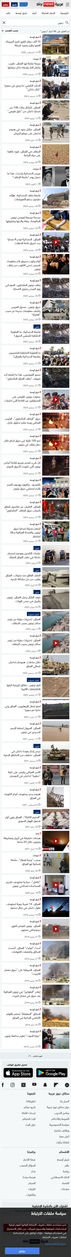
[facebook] (3, 1085)
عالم (67, 1165)
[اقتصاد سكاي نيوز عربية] (23, 4)
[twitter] (23, 1085)
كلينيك (32, 1188)
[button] (4, 22)
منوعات (65, 1188)
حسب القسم (11, 30)
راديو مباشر (30, 1107)
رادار (33, 1171)
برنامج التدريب (61, 1112)
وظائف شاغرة (61, 1130)
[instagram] (13, 1085)
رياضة (66, 1171)
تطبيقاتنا (31, 1101)
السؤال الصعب (27, 1165)
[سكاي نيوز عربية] (50, 4)
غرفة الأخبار (29, 1159)
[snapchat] (45, 1085)
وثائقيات (31, 1194)
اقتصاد (65, 1183)
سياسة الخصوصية (59, 1124)
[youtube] (34, 1085)
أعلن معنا (64, 1136)
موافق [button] (22, 1251)
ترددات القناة (29, 1112)
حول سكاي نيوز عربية (58, 1107)
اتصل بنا (64, 1101)
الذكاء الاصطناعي (60, 1177)
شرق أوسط (63, 1159)
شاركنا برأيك (62, 1142)
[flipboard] (56, 1085)
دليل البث (30, 1124)
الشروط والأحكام (60, 1118)
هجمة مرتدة (29, 1177)
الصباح (32, 1183)
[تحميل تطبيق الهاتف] (35, 1073)
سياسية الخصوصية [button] (55, 1243)
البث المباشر (29, 1118)
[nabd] (67, 1085)
